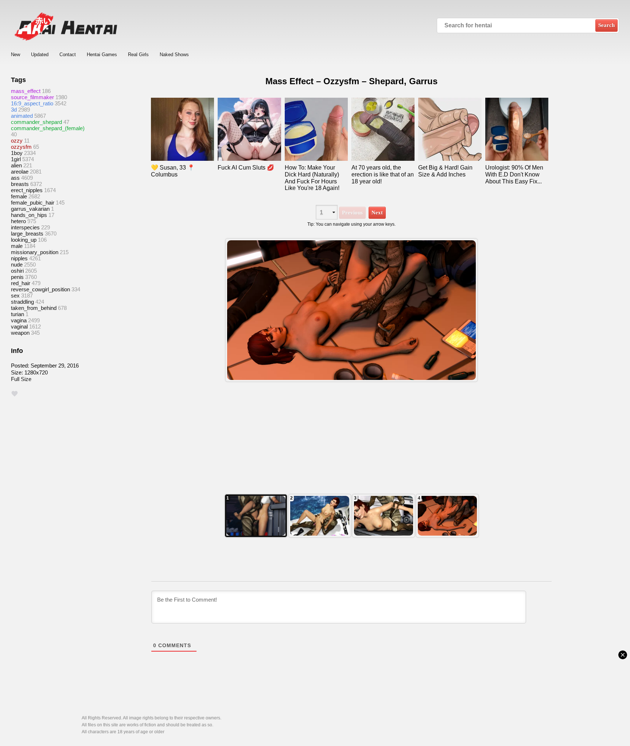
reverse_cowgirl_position (40, 289)
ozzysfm (21, 147)
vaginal (19, 326)
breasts (20, 184)
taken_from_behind (34, 308)
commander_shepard (36, 122)
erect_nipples (27, 190)
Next (377, 212)
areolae (19, 171)
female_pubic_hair (32, 202)
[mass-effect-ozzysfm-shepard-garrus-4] (255, 516)
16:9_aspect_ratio (32, 103)
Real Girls (138, 54)
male (17, 246)
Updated (39, 54)
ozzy (17, 140)
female (19, 196)
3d (14, 109)
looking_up (23, 240)
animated (22, 116)
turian (17, 314)
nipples (19, 258)
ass (15, 178)
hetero (18, 221)
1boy (17, 153)
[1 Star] (14, 393)
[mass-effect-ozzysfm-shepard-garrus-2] (383, 516)
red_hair (20, 283)
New (15, 54)
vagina (19, 320)
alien (16, 165)
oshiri (17, 271)
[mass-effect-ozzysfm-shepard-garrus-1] (447, 516)
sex (15, 295)
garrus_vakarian (30, 209)
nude (17, 264)
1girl (16, 159)
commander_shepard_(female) (48, 128)
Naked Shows (174, 54)
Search (606, 25)
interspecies (25, 227)
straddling (22, 302)
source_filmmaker (32, 97)
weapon (20, 333)
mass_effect (25, 91)
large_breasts (27, 233)
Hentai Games (102, 54)
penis (17, 277)
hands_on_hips (29, 215)
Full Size (21, 379)
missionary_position (34, 252)
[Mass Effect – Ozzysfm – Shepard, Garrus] (351, 310)
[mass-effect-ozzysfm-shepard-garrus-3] (319, 516)
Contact (67, 54)
